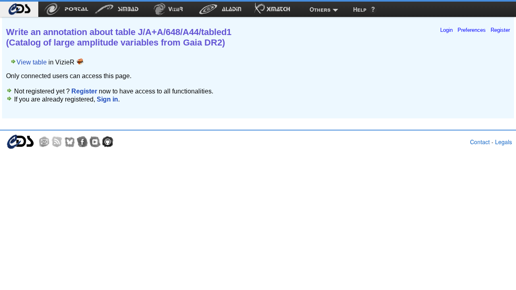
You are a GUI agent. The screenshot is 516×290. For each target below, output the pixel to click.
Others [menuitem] (320, 9)
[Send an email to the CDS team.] (44, 141)
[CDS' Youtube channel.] (95, 141)
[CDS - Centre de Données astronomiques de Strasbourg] (20, 142)
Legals (503, 142)
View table (32, 62)
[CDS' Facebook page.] (82, 141)
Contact (480, 142)
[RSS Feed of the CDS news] (56, 141)
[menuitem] (19, 9)
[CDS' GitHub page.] (107, 141)
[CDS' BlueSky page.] (69, 141)
